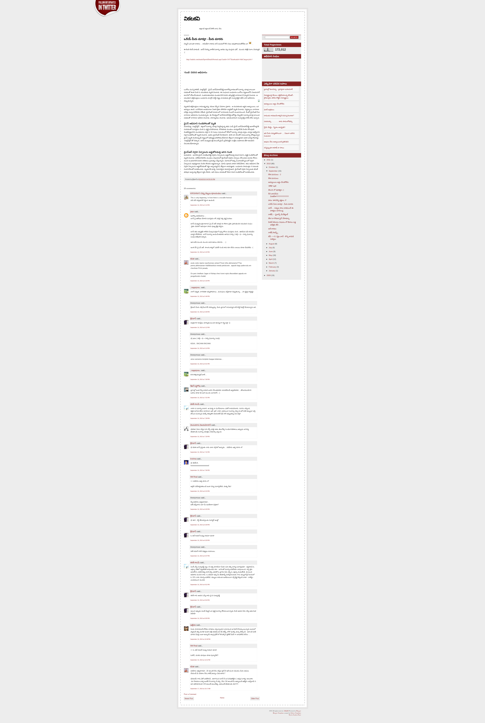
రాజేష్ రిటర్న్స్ (273, 232)
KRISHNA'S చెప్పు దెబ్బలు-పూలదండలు (205, 193)
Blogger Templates (278, 713)
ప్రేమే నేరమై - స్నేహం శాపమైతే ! (274, 127)
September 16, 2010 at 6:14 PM (200, 348)
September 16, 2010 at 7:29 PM (200, 436)
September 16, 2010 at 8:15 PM (200, 491)
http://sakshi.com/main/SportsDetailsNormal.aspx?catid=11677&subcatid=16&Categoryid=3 (219, 59)
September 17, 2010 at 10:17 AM (200, 688)
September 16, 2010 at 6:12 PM (200, 327)
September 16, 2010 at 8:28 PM (200, 525)
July (270, 248)
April (270, 259)
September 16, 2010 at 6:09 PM (200, 312)
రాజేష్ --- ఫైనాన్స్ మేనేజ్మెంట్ (278, 214)
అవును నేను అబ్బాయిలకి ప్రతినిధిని (276, 142)
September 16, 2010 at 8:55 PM (200, 618)
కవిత (192, 259)
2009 (269, 275)
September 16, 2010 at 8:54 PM (200, 600)
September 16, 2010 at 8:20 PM (200, 509)
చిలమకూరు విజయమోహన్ (200, 425)
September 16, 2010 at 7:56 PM (200, 470)
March (271, 263)
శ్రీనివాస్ (193, 318)
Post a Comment (190, 694)
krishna (193, 459)
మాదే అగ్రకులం (269, 110)
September (273, 171)
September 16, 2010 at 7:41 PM (200, 452)
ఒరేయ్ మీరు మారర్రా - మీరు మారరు (203, 39)
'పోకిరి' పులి (272, 186)
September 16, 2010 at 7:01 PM (200, 397)
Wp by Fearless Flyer (295, 715)
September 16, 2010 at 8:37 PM (200, 556)
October (272, 167)
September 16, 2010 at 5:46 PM (200, 296)
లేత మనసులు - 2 (274, 174)
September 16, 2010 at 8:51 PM (200, 584)
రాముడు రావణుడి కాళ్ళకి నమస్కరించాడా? (279, 116)
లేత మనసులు (273, 178)
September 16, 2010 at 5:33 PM (200, 281)
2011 (268, 160)
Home (222, 698)
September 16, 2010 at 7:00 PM (200, 379)
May (270, 255)
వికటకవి (192, 18)
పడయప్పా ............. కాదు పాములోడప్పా (278, 121)
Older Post (255, 698)
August (271, 244)
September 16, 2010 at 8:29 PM (200, 540)
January (272, 271)
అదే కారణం (272, 229)
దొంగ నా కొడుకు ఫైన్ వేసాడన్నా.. (279, 218)
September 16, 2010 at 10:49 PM (200, 639)
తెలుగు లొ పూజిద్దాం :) (276, 190)
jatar (192, 211)
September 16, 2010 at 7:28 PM (200, 418)
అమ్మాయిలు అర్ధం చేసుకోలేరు (274, 104)
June (271, 251)
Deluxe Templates (296, 713)
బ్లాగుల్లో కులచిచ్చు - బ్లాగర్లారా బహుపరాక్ (278, 89)
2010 (269, 164)
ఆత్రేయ (193, 625)
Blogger (298, 711)
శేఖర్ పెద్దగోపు (195, 386)
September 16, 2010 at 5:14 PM (200, 205)
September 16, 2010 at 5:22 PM (200, 252)
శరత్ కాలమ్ (195, 404)
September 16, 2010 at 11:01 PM (200, 660)
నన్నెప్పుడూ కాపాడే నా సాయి (274, 148)
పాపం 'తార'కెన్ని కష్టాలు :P (277, 200)
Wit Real (193, 477)
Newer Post (189, 698)
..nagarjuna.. (195, 287)
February (272, 267)
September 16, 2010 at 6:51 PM (200, 364)
